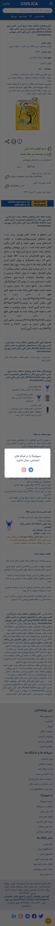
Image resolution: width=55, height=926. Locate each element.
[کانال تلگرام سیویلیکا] (30, 469)
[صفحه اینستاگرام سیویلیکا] (24, 469)
